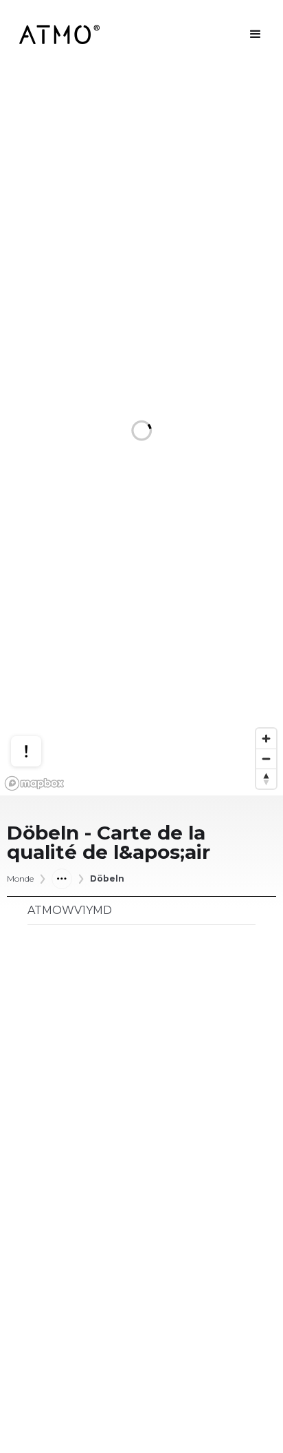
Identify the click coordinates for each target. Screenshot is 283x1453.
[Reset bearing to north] (266, 779)
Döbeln (107, 879)
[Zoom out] (266, 759)
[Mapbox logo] (34, 783)
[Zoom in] (266, 739)
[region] (141, 432)
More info (39, 698)
